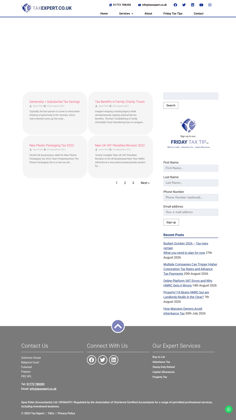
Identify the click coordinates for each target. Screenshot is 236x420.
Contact (198, 13)
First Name (171, 162)
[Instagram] (209, 5)
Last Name (171, 177)
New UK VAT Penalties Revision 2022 (120, 145)
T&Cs (51, 413)
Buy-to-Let (159, 357)
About (148, 13)
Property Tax (160, 377)
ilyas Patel (38, 106)
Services (124, 13)
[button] (126, 14)
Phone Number (173, 192)
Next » (145, 183)
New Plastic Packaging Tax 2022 (51, 145)
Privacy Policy (66, 413)
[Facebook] (175, 5)
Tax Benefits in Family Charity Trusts (120, 101)
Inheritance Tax (161, 362)
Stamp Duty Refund (164, 367)
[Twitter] (184, 5)
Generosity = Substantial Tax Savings (54, 101)
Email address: (173, 206)
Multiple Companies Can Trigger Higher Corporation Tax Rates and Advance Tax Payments (190, 268)
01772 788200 (35, 384)
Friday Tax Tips (172, 13)
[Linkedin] (192, 5)
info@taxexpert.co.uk (43, 388)
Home (104, 13)
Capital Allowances (164, 372)
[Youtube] (201, 5)
